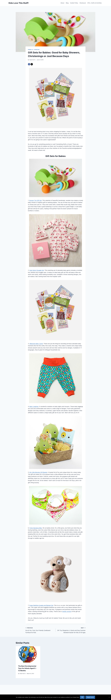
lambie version (66, 611)
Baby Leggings (33, 406)
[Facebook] (29, 64)
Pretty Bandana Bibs (35, 528)
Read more (90, 697)
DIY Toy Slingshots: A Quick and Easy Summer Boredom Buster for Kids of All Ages (71, 630)
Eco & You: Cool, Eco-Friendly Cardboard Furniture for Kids (38, 630)
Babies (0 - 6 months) (34, 49)
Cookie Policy (74, 3)
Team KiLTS (32, 59)
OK (82, 697)
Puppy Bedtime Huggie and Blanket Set (41, 605)
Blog (67, 3)
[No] (109, 697)
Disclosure (83, 3)
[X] (32, 64)
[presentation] (28, 654)
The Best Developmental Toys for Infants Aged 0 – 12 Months (27, 668)
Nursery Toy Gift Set (35, 200)
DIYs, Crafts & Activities (94, 3)
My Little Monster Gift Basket (38, 472)
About (62, 3)
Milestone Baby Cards (36, 343)
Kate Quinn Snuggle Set (36, 270)
